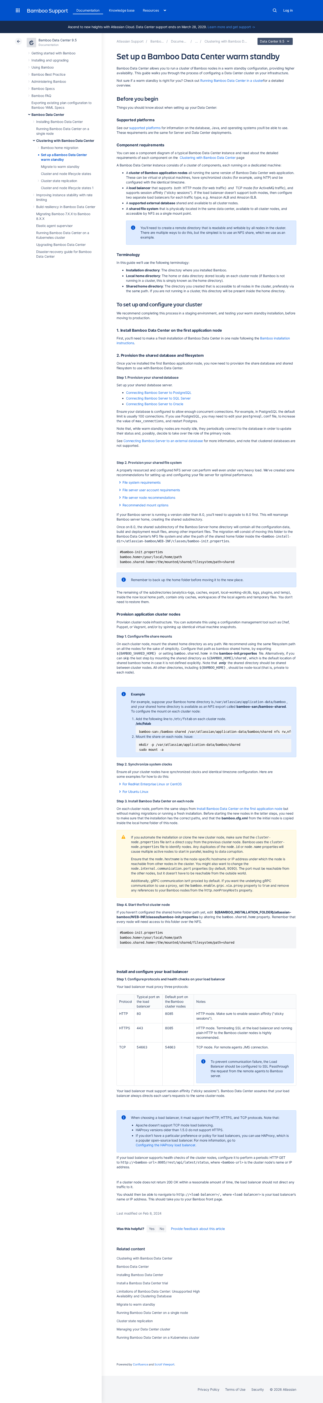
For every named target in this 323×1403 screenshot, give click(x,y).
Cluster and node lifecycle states (66, 174)
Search (275, 10)
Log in (288, 10)
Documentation (88, 10)
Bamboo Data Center (47, 115)
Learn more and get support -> (231, 27)
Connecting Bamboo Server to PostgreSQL (159, 393)
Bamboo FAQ (41, 96)
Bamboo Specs (43, 89)
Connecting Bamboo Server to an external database (163, 441)
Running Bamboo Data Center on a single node (152, 1313)
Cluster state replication (59, 181)
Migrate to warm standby (60, 167)
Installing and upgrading (50, 60)
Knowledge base (122, 10)
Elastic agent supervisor (54, 226)
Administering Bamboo (48, 81)
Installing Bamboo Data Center (59, 122)
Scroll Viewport (164, 1364)
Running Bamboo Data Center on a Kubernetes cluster (158, 1337)
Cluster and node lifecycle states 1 (67, 188)
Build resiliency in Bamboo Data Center (65, 207)
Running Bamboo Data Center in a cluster (231, 80)
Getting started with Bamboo (53, 53)
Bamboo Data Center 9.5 (58, 40)
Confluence (140, 1364)
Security (257, 1389)
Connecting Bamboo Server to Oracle (154, 404)
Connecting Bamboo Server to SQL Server (158, 398)
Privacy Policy (208, 1389)
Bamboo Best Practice (48, 74)
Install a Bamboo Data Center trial (142, 1283)
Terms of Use (235, 1389)
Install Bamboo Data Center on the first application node (239, 809)
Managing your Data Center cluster (143, 1329)
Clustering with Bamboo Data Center (65, 141)
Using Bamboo (42, 67)
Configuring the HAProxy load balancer (165, 1145)
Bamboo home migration (59, 148)
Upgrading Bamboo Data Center (61, 245)
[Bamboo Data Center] (196, 41)
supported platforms (145, 128)
